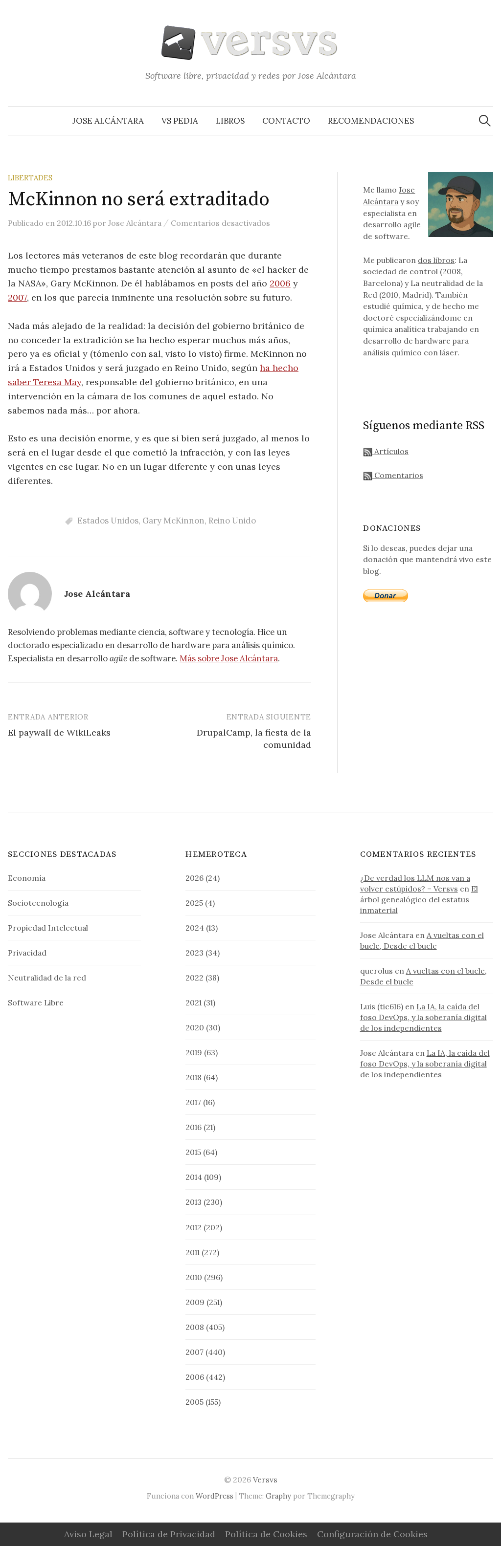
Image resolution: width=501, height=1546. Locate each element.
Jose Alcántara (108, 120)
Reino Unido (232, 520)
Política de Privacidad (168, 1534)
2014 (193, 1177)
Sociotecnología (38, 903)
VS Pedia (179, 120)
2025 (194, 903)
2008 (194, 1327)
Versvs (265, 1479)
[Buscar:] (485, 120)
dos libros (436, 260)
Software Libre (36, 1002)
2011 (192, 1252)
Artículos (390, 451)
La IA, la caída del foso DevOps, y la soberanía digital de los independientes (423, 1017)
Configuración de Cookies (372, 1534)
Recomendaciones (371, 120)
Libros (230, 120)
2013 (193, 1202)
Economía (27, 878)
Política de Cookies (266, 1534)
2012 (193, 1227)
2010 (193, 1277)
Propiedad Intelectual (48, 928)
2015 (193, 1152)
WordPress (214, 1496)
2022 (194, 977)
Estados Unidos (107, 520)
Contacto (286, 120)
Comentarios (397, 475)
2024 (194, 928)
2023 (194, 953)
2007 (17, 297)
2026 (194, 878)
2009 (195, 1302)
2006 (280, 283)
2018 (193, 1077)
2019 (193, 1052)
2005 (194, 1402)
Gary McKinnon (173, 520)
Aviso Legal (88, 1534)
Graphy (278, 1496)
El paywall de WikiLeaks (59, 732)
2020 (194, 1027)
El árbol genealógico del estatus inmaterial (419, 899)
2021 (193, 1002)
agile (412, 224)
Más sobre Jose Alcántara (229, 658)
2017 (193, 1102)
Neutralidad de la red (47, 977)
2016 (193, 1127)
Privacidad (27, 953)
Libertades (30, 177)
